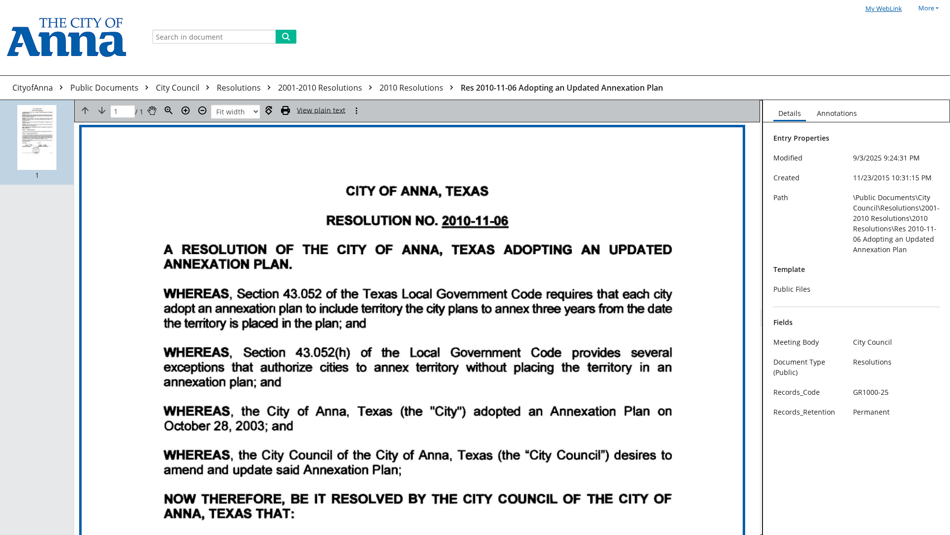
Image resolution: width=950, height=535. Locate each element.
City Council (178, 87)
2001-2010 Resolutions (321, 87)
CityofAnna (33, 87)
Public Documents (105, 87)
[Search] (286, 37)
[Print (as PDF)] (285, 110)
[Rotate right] (268, 110)
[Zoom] (168, 110)
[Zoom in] (185, 110)
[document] (856, 317)
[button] (37, 142)
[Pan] (151, 110)
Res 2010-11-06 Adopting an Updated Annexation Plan (562, 87)
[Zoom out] (202, 110)
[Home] (70, 37)
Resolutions (240, 87)
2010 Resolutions (412, 87)
